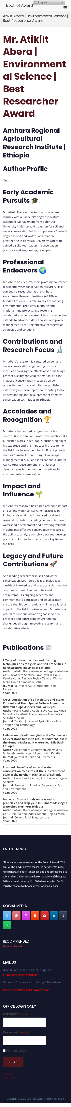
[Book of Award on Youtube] (44, 915)
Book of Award (19, 5)
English (42, 2)
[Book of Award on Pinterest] (16, 915)
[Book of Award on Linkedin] (54, 915)
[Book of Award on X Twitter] (7, 915)
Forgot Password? (14, 1077)
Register (8, 1073)
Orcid (6, 180)
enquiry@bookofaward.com (21, 975)
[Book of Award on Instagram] (26, 915)
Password (16, 1032)
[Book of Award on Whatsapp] (7, 925)
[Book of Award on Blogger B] (35, 915)
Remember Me (16, 1050)
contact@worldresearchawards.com (26, 990)
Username (17, 1014)
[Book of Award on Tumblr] (63, 915)
